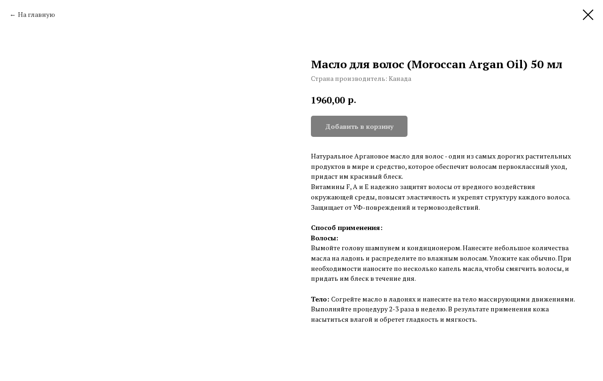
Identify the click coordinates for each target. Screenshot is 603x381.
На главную (36, 14)
